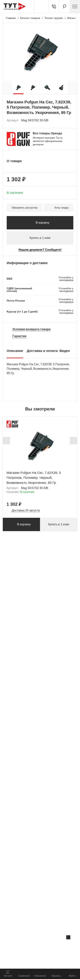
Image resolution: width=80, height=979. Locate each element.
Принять (49, 961)
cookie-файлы (47, 945)
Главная (11, 17)
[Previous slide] (6, 440)
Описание (15, 351)
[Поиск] (64, 6)
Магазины (73, 17)
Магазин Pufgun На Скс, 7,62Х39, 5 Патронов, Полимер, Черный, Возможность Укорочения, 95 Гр (34, 478)
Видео (65, 351)
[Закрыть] (68, 937)
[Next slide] (73, 440)
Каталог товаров (30, 17)
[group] (18, 87)
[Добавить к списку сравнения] (62, 120)
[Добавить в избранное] (70, 120)
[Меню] (75, 6)
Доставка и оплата (42, 351)
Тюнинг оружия (53, 17)
